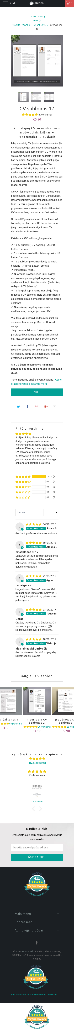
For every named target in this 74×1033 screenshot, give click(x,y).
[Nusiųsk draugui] (54, 406)
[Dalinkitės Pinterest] (36, 406)
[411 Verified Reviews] (37, 898)
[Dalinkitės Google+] (45, 406)
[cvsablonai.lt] (37, 3)
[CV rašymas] (37, 795)
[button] (30, 114)
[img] (33, 524)
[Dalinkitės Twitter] (18, 406)
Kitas (36, 21)
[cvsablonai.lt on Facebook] (36, 943)
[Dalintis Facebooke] (27, 406)
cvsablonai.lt (27, 951)
